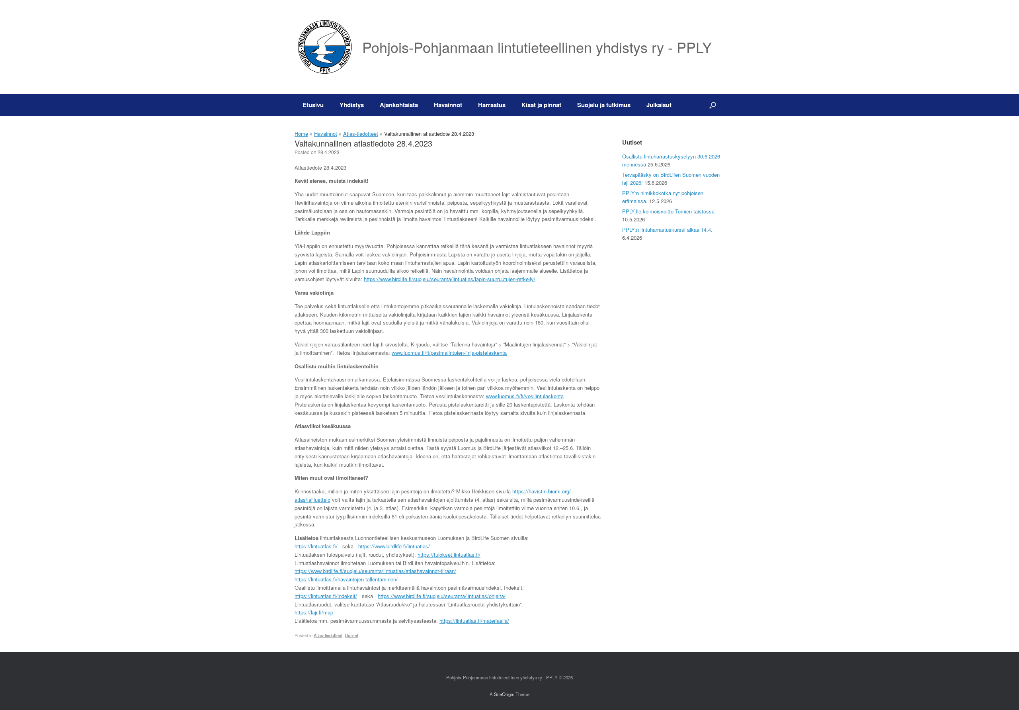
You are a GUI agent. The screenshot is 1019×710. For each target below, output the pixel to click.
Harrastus (492, 104)
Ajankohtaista (399, 104)
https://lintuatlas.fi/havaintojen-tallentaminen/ (346, 579)
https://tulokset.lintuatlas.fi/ (449, 554)
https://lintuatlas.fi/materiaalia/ (474, 620)
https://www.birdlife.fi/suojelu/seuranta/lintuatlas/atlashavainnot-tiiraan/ (375, 571)
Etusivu (313, 104)
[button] (712, 105)
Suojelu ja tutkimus (604, 104)
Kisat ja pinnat (541, 104)
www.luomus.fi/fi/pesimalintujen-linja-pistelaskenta (449, 352)
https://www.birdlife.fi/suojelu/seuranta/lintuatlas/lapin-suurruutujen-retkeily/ (449, 279)
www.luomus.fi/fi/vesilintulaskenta (525, 396)
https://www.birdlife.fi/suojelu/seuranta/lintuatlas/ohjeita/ (442, 596)
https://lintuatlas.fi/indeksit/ (326, 596)
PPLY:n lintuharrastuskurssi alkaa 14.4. (667, 229)
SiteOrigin (504, 694)
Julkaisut (659, 104)
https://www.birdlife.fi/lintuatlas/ (394, 546)
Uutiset (351, 635)
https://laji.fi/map (314, 612)
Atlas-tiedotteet (360, 133)
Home (301, 133)
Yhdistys (352, 104)
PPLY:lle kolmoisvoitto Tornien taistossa (668, 211)
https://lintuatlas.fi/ (316, 546)
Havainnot (448, 104)
